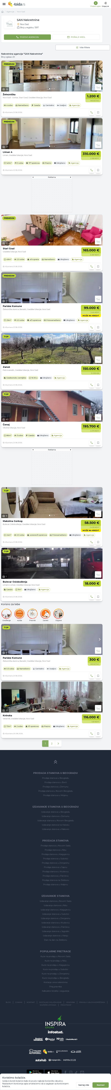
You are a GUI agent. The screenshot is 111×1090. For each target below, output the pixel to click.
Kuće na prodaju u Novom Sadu (55, 956)
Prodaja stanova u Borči (55, 782)
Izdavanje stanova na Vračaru (55, 825)
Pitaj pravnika (55, 986)
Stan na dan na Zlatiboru (55, 940)
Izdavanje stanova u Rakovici (55, 829)
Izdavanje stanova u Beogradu (55, 812)
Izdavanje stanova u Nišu (55, 905)
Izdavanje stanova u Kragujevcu (56, 910)
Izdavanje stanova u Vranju (55, 935)
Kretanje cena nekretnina (55, 982)
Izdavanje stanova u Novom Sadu (55, 901)
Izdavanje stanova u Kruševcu (55, 922)
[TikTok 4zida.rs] (76, 1072)
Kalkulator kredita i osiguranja (55, 991)
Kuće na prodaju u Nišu (55, 961)
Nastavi (100, 1085)
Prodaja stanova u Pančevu (55, 876)
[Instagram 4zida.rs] (70, 1072)
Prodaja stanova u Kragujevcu (56, 854)
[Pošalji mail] (82, 1072)
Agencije (10, 12)
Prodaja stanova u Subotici (55, 858)
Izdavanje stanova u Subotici (55, 914)
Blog (8, 1002)
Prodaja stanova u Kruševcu (55, 871)
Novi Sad (21, 12)
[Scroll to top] (55, 762)
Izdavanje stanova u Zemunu (55, 816)
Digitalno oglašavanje (50, 1002)
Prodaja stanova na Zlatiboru (55, 880)
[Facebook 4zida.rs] (65, 1072)
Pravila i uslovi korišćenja (92, 1002)
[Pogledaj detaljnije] (51, 76)
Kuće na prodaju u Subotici (55, 969)
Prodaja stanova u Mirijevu (55, 795)
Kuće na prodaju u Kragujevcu (55, 965)
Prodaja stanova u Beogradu (55, 778)
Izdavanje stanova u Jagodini (55, 931)
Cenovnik (70, 1002)
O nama (18, 1002)
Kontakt (31, 1002)
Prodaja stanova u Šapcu (55, 867)
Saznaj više (83, 1085)
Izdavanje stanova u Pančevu (55, 927)
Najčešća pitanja (48, 1005)
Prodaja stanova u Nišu (55, 850)
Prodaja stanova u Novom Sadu (56, 845)
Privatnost (66, 1005)
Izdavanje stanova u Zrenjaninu (55, 918)
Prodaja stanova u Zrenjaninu (55, 863)
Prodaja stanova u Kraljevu (55, 884)
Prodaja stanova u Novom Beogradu (55, 791)
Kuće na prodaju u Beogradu (55, 978)
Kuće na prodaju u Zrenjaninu (55, 973)
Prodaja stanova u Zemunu (55, 786)
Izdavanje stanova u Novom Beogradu (55, 820)
